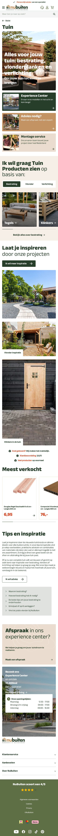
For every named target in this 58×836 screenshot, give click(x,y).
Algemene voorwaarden (29, 799)
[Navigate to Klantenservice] (42, 7)
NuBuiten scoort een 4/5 (29, 784)
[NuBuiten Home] (17, 7)
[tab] (11, 184)
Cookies (29, 804)
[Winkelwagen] (52, 7)
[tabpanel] (29, 214)
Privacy (29, 808)
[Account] (47, 7)
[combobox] (29, 14)
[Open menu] (3, 7)
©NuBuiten (29, 812)
